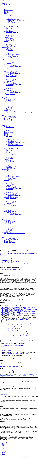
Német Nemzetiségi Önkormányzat (9, 82)
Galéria (3, 114)
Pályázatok (6, 11)
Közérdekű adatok (9, 253)
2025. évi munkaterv (4, 338)
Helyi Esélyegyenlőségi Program (9, 120)
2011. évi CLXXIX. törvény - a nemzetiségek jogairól (10, 261)
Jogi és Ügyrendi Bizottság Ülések (13, 17)
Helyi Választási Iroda (11, 105)
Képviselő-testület (7, 4)
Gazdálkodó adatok (9, 217)
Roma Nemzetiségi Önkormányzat (11, 35)
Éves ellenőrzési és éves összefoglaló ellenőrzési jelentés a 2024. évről (11, 366)
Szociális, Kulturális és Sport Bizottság (12, 22)
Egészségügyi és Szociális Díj (11, 44)
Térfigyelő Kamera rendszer (6, 110)
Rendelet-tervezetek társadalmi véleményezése (11, 7)
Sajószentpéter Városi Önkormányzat (10, 60)
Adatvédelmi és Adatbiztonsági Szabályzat (9, 265)
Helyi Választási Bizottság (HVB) (11, 100)
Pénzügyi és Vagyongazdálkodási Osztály (12, 54)
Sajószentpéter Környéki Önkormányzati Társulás (12, 26)
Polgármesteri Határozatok (8, 10)
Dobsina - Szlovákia (9, 38)
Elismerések (6, 41)
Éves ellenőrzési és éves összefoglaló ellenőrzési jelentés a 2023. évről (13, 370)
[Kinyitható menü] (0, 247)
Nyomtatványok (10, 50)
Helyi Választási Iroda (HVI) (10, 99)
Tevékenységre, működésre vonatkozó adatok (13, 62)
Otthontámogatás (7, 121)
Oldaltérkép (4, 445)
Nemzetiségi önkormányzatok (9, 31)
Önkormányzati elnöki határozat (6, 350)
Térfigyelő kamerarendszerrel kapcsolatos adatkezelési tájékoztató (14, 111)
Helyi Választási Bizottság (12, 106)
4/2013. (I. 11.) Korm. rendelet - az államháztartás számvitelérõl (12, 264)
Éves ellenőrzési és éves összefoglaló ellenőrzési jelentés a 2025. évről (11, 364)
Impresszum (4, 443)
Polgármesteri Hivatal (5, 47)
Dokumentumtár (4, 115)
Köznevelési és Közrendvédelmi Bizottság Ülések (16, 20)
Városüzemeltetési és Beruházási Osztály (12, 56)
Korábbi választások (7, 103)
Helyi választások (9, 108)
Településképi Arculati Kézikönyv (9, 116)
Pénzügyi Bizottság (9, 14)
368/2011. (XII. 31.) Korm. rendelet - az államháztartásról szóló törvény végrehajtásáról (16, 263)
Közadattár (6, 96)
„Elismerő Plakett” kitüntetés (10, 46)
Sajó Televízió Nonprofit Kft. (9, 78)
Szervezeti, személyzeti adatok (11, 65)
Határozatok (6, 9)
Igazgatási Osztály (9, 49)
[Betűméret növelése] (0, 245)
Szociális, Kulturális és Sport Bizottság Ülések (15, 23)
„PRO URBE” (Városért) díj (10, 164)
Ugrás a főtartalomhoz (3, 0)
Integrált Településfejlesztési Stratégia (10, 118)
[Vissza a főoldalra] (0, 1)
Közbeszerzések (6, 12)
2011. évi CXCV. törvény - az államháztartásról (9, 262)
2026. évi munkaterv (4, 321)
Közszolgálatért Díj (9, 45)
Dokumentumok (10, 18)
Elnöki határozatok (9, 28)
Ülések (7, 29)
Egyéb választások (9, 109)
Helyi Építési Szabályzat (8, 119)
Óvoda (5, 93)
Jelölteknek (10, 107)
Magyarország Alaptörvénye (6, 260)
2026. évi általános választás (8, 102)
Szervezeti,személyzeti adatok (11, 61)
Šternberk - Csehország (10, 40)
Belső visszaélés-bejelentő (6, 442)
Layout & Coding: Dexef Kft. (5, 456)
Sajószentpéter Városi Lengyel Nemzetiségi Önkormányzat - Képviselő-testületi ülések (14, 319)
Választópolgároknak (11, 104)
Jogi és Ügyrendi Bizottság (10, 16)
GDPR (3, 444)
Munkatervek (8, 6)
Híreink (3, 113)
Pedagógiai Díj (8, 43)
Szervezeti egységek (7, 48)
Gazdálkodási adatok (9, 63)
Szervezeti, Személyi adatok (10, 94)
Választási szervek (7, 98)
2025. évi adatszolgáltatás (4, 394)
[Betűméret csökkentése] (0, 246)
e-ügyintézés (4, 59)
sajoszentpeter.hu (3, 253)
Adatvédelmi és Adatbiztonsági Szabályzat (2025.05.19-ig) (11, 269)
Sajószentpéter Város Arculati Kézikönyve (11, 117)
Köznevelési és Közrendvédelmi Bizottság (13, 19)
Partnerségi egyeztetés (7, 25)
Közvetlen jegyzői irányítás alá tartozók (12, 52)
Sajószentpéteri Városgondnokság (9, 68)
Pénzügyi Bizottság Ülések (12, 15)
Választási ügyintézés (7, 101)
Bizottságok (6, 13)
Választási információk (6, 97)
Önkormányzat (4, 3)
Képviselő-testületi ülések (10, 5)
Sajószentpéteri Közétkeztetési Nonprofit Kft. (11, 75)
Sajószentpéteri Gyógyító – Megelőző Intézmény (12, 71)
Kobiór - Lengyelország (10, 39)
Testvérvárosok (6, 37)
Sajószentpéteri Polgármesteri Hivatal (10, 64)
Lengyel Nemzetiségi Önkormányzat (12, 32)
